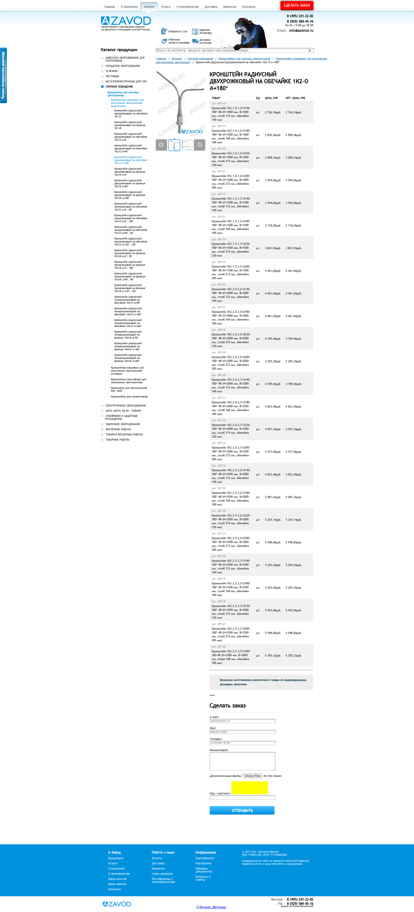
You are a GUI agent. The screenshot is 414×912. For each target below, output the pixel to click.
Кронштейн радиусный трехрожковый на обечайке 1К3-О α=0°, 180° (130, 218)
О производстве (188, 7)
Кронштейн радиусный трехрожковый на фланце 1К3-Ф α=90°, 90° (129, 276)
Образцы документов (204, 870)
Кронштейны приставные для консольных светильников (128, 381)
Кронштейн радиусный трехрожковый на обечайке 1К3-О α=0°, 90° (130, 206)
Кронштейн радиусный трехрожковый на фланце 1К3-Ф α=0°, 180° (129, 264)
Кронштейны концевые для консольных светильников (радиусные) (127, 103)
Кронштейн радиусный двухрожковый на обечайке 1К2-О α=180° (130, 160)
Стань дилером (162, 873)
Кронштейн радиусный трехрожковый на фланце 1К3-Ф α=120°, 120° (129, 288)
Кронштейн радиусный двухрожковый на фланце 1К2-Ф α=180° (129, 195)
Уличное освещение (200, 58)
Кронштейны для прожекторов (129, 396)
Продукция (115, 858)
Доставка (211, 7)
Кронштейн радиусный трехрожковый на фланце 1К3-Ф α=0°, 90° (129, 253)
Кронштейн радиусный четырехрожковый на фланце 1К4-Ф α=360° (128, 358)
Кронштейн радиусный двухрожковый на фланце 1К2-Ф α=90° (129, 183)
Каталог (149, 7)
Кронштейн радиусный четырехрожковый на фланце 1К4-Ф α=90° (128, 334)
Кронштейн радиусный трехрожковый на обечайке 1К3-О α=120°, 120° (130, 241)
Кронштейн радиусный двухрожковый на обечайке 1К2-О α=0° (130, 136)
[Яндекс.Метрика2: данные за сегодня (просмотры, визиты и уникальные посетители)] (211, 907)
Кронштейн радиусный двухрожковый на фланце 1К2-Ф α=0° (129, 171)
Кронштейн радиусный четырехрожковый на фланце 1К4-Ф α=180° (128, 346)
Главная (109, 7)
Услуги (166, 7)
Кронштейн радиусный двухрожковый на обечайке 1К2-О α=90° (130, 148)
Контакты (249, 7)
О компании (129, 7)
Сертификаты (205, 858)
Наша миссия (117, 879)
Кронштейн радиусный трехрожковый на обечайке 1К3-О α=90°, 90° (130, 230)
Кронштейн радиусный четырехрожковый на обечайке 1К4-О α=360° (128, 323)
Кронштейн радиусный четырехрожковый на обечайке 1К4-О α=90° (128, 299)
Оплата (157, 858)
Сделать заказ (297, 5)
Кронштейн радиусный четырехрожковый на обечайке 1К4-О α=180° (128, 311)
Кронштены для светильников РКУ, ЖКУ (129, 389)
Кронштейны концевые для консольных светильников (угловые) (127, 370)
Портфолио (204, 863)
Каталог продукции (119, 49)
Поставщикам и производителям (163, 881)
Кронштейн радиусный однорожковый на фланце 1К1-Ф (130, 125)
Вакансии (229, 7)
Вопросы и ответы (203, 878)
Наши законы (117, 884)
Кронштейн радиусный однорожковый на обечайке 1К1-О (130, 113)
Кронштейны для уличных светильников (123, 94)
